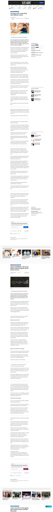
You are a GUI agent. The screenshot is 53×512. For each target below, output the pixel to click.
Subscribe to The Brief (36, 2)
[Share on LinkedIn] (18, 18)
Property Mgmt (38, 5)
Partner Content (18, 475)
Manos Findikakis (13, 272)
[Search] (11, 2)
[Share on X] (19, 18)
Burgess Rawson (13, 67)
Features (12, 5)
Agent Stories (25, 5)
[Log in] (9, 2)
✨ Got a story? (48, 506)
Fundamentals (30, 5)
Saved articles (43, 5)
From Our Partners (34, 88)
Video (34, 5)
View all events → (33, 56)
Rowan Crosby (13, 17)
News (9, 5)
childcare (12, 137)
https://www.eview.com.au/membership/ (19, 452)
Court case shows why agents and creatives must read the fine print (19, 509)
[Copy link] (23, 18)
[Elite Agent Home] (26, 2)
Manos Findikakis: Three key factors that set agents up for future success (19, 268)
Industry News (16, 11)
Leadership (16, 5)
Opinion (20, 5)
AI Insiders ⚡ (41, 2)
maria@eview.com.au (16, 453)
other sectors (19, 136)
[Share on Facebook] (16, 18)
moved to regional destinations (15, 411)
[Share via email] (21, 18)
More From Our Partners (7, 248)
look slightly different (16, 311)
